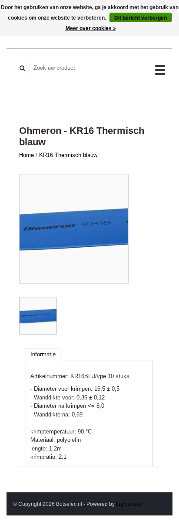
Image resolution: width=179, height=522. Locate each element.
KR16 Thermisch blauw (68, 155)
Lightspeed (129, 504)
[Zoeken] (22, 68)
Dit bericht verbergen (140, 18)
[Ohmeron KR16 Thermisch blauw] (74, 228)
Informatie (43, 354)
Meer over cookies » (91, 28)
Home (26, 155)
